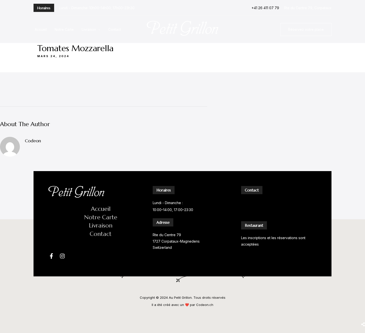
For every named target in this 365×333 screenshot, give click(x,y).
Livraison (89, 29)
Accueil (41, 29)
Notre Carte (64, 29)
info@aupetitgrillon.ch (259, 214)
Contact (114, 29)
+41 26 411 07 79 (265, 8)
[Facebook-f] (51, 256)
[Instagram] (62, 256)
